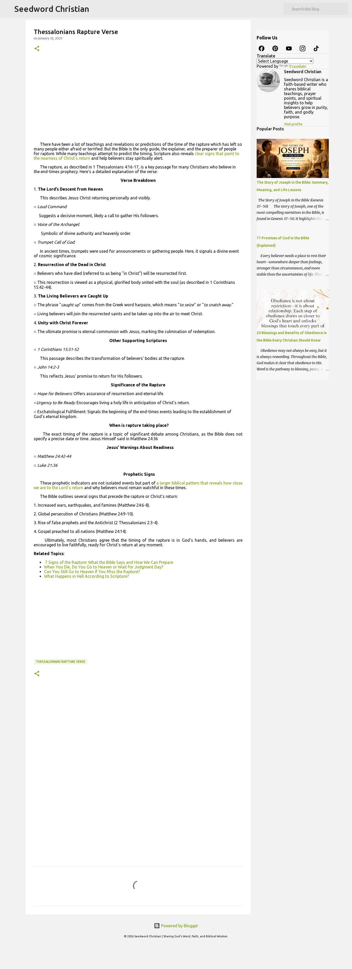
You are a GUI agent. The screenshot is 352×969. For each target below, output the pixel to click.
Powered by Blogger (179, 925)
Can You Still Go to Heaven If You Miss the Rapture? (92, 571)
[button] (37, 48)
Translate (297, 66)
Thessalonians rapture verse (60, 661)
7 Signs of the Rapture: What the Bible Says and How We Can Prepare (108, 562)
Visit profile (293, 124)
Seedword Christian (51, 8)
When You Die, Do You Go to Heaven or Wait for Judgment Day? (103, 567)
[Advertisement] (138, 99)
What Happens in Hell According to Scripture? (86, 576)
